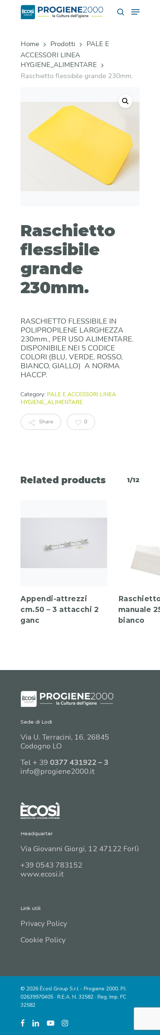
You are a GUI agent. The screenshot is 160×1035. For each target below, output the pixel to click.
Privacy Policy (43, 924)
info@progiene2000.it (57, 771)
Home (29, 43)
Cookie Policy (42, 940)
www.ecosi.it (42, 874)
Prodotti (62, 43)
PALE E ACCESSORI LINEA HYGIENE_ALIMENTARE (64, 54)
